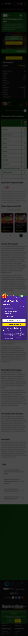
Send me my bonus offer (14, 324)
